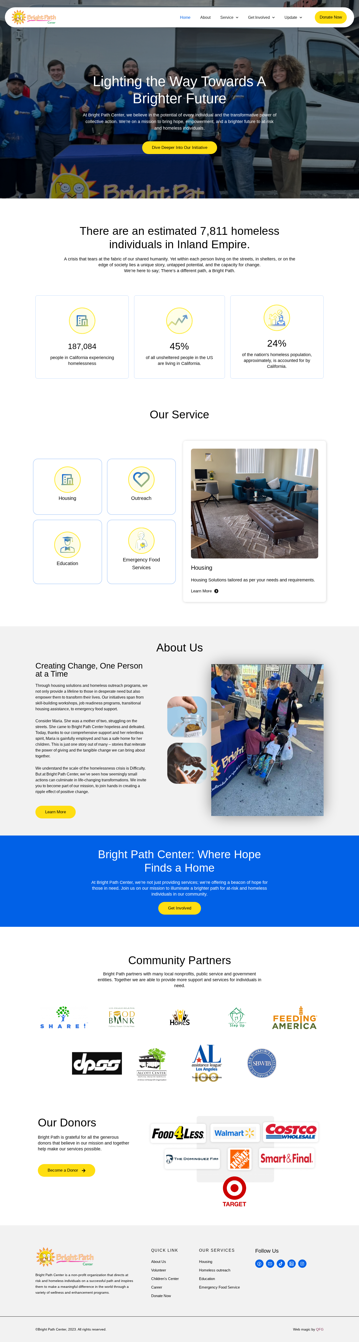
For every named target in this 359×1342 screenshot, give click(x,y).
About (205, 17)
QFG (320, 1329)
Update (291, 17)
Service (226, 17)
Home (185, 17)
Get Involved (259, 17)
